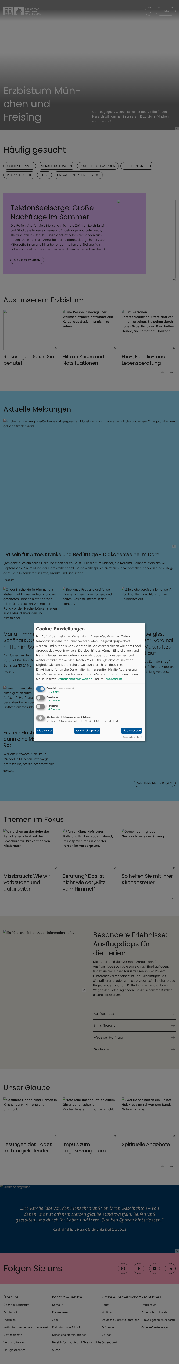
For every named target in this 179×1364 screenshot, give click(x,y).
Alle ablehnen (44, 730)
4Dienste (53, 709)
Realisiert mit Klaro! (132, 737)
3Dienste (53, 691)
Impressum (113, 679)
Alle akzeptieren (131, 730)
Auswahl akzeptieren (87, 730)
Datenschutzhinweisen (74, 679)
